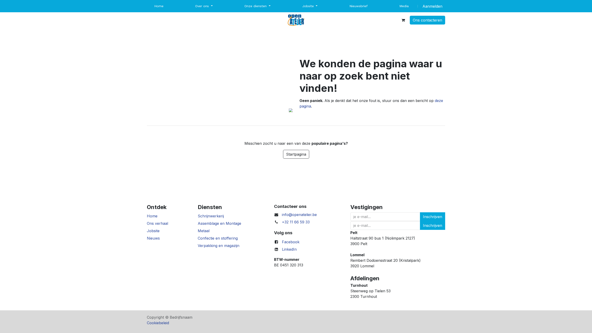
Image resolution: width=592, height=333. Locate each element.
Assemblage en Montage (219, 223)
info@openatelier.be (299, 214)
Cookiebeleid (158, 323)
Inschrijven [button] (432, 216)
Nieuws (153, 238)
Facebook (290, 242)
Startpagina (296, 154)
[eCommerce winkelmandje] (403, 20)
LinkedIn (289, 249)
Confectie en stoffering (218, 238)
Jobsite (153, 230)
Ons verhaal (157, 223)
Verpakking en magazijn (218, 245)
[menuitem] (159, 6)
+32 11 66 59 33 (296, 222)
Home (152, 216)
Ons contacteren (427, 20)
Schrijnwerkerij (211, 216)
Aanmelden (432, 6)
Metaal (204, 230)
